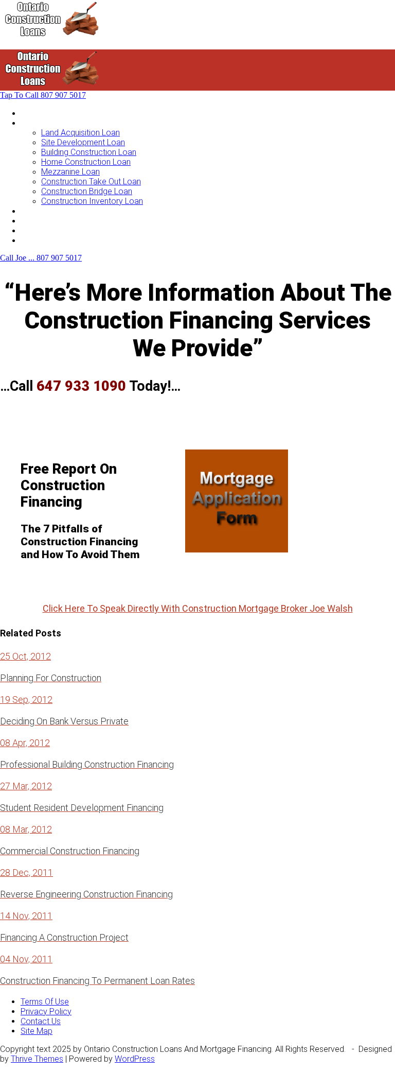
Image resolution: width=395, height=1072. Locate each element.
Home (31, 113)
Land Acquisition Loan (80, 132)
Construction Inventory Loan (92, 201)
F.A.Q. (30, 230)
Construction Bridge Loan (86, 191)
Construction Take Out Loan (91, 181)
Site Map (36, 1031)
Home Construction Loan (86, 162)
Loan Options (44, 211)
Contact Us (41, 240)
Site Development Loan (83, 142)
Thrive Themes (37, 1059)
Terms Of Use (45, 1002)
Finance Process (51, 221)
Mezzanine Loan (70, 172)
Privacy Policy (46, 1011)
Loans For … (42, 123)
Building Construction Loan (88, 152)
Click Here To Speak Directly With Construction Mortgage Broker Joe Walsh (198, 608)
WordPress (135, 1059)
